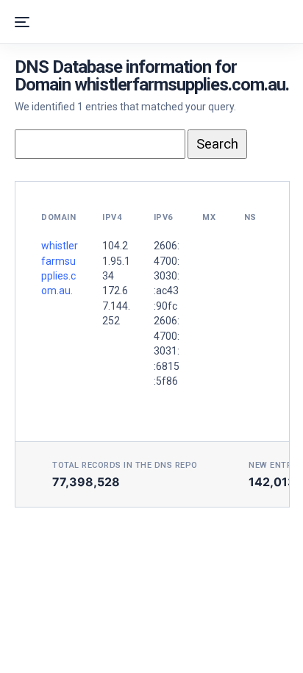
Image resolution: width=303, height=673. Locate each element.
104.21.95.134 (116, 261)
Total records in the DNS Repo (125, 465)
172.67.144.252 (116, 306)
